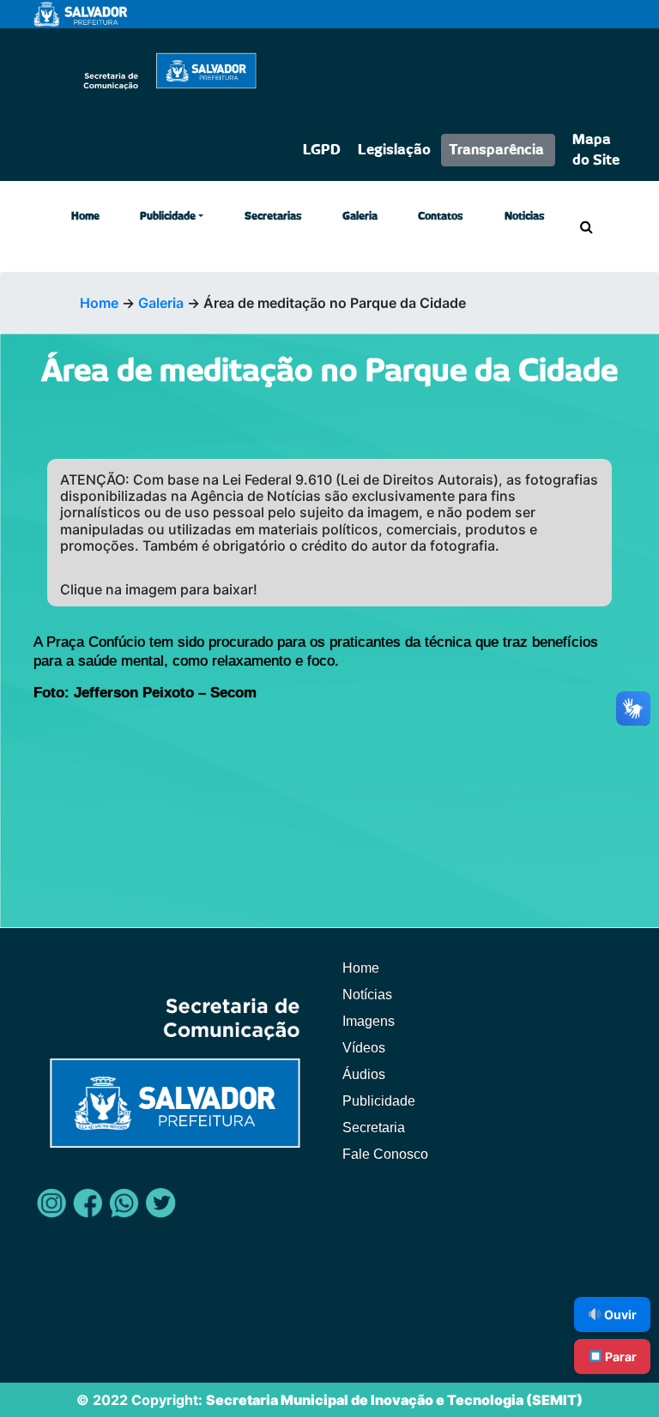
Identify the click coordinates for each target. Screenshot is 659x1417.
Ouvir (619, 1314)
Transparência (496, 150)
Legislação (394, 150)
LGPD (322, 150)
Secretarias (273, 216)
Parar (619, 1356)
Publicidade (168, 216)
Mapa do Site (596, 150)
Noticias (525, 216)
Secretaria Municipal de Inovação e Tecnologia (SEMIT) (394, 1399)
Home (85, 216)
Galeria (360, 216)
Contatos (440, 216)
